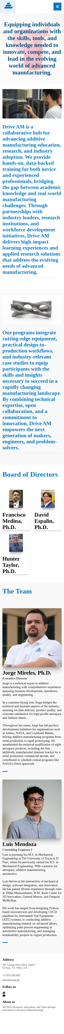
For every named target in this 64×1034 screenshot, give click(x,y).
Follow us (9, 987)
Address (8, 959)
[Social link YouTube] (28, 995)
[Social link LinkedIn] (28, 993)
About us (8, 1002)
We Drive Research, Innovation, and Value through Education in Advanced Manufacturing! (28, 1008)
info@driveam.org (11, 980)
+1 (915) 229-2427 (11, 975)
